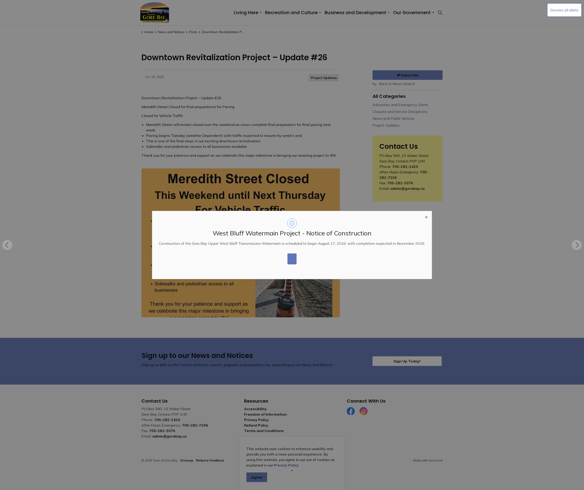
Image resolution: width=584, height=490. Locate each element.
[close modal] (426, 216)
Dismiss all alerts (564, 10)
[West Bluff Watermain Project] (292, 258)
